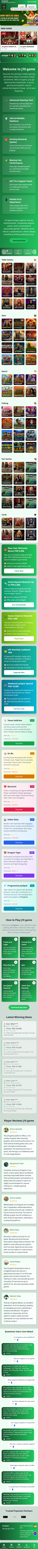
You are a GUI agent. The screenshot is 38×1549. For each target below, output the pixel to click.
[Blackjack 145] (28, 38)
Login (22, 7)
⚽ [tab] (28, 252)
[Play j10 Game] (19, 17)
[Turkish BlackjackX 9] (10, 38)
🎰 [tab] (18, 252)
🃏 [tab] (7, 252)
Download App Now (19, 1007)
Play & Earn (19, 639)
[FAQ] (35, 1526)
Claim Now (19, 571)
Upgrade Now (19, 672)
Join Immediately (19, 605)
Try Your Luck (19, 709)
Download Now (19, 240)
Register (31, 7)
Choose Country (31, 1)
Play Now (19, 743)
